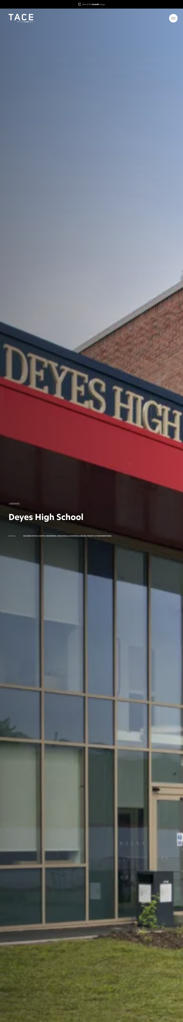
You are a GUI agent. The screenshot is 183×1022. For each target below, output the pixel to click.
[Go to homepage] (91, 18)
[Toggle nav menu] (173, 18)
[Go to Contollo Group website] (91, 4)
